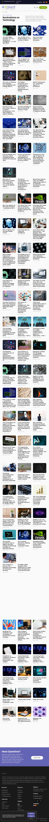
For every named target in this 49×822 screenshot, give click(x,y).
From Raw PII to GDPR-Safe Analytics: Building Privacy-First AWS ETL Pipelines (8, 283)
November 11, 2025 (21, 362)
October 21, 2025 (36, 383)
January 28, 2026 (21, 265)
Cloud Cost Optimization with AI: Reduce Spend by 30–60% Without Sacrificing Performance (39, 306)
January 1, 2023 (6, 741)
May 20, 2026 (35, 88)
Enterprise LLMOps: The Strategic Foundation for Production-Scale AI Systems (39, 354)
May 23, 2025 (35, 640)
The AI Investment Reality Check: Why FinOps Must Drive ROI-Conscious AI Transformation (9, 522)
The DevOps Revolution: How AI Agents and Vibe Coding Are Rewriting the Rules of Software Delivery (9, 545)
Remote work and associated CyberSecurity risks (9, 738)
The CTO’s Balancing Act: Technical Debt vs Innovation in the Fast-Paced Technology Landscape (39, 500)
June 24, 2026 (20, 65)
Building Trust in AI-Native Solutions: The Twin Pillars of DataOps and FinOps (39, 522)
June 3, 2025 (20, 641)
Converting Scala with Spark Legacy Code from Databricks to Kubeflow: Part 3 (23, 658)
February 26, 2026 (21, 212)
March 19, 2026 (21, 162)
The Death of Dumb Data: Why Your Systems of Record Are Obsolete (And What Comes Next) (39, 283)
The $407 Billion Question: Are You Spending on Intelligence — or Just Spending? (9, 40)
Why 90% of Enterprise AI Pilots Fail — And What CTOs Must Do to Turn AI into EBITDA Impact (9, 182)
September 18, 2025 (22, 460)
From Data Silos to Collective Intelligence (23, 231)
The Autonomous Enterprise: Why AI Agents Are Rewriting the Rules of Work (24, 132)
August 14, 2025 (21, 525)
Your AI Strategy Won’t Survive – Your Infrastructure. (39, 60)
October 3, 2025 (6, 433)
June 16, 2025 (35, 617)
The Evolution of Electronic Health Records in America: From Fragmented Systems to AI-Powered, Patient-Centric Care (24, 356)
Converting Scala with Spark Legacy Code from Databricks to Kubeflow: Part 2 (39, 658)
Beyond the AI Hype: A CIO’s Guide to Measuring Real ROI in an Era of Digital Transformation (9, 450)
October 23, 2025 (21, 385)
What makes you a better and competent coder (8, 701)
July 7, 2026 (5, 67)
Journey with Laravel (24, 699)
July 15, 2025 (20, 594)
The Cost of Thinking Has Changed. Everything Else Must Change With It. (9, 84)
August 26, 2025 (21, 505)
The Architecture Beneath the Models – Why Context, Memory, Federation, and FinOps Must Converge (9, 62)
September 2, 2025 (37, 480)
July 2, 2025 (5, 617)
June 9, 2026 (5, 88)
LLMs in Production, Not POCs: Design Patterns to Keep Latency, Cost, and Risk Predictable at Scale (24, 426)
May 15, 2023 (35, 721)
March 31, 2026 (21, 136)
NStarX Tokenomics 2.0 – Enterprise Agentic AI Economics (39, 84)
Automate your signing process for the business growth (24, 720)
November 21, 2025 (21, 337)
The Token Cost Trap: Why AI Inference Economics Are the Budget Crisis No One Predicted (24, 208)
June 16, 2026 (35, 63)
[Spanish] (46, 2)
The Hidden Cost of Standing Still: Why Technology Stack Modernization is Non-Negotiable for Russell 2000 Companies (24, 259)
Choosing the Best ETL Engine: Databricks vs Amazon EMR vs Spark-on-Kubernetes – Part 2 (24, 332)
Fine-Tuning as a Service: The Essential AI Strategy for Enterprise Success (9, 567)
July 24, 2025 (20, 572)
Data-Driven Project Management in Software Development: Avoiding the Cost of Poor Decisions (39, 635)
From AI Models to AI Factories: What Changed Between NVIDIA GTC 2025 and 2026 (9, 157)
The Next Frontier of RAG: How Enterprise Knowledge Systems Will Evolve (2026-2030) (9, 305)
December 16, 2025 (6, 309)
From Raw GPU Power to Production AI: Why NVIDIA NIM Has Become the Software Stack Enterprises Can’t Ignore (39, 210)
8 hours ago (5, 44)
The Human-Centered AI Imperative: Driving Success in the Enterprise (39, 590)
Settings (31, 818)
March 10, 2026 (21, 191)
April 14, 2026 (20, 111)
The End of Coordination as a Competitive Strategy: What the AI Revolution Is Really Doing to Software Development (24, 184)
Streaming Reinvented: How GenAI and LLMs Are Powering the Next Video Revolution (39, 612)
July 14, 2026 (35, 41)
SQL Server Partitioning (6, 719)
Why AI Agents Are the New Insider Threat (8, 231)
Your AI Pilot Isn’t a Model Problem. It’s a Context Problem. (24, 38)
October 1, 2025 (21, 431)
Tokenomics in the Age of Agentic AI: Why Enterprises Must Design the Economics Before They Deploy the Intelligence (38, 159)
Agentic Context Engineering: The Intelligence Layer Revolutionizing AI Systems (38, 379)
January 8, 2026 (21, 286)
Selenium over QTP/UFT (37, 719)
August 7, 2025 (6, 550)
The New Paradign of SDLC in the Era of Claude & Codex (24, 108)
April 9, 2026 (35, 112)
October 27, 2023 (21, 681)
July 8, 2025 (35, 595)
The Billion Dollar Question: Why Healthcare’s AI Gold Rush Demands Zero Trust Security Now (24, 567)
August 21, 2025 (36, 505)
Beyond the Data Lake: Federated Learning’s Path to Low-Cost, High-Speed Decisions (8, 612)
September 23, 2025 (7, 454)
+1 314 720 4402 (37, 798)
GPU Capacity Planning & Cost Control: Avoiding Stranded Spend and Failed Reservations (39, 402)
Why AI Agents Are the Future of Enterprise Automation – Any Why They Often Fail (24, 612)
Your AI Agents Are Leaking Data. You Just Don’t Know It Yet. (24, 61)
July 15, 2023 (5, 721)
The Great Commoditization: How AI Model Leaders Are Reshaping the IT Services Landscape (9, 477)
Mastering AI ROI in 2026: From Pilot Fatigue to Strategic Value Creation (24, 477)
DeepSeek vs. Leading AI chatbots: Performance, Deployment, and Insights (9, 658)
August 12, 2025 (36, 525)
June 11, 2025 (5, 638)
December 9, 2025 (21, 314)
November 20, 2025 (37, 337)
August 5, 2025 (21, 547)
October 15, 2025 (6, 408)
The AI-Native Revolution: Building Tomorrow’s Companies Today (24, 544)
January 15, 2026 (36, 260)
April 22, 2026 (5, 115)
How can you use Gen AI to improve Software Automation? (39, 680)
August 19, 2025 (6, 527)
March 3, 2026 (5, 210)
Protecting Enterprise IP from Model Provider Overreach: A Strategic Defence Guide (23, 500)
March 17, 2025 (21, 663)
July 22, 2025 (35, 573)
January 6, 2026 (36, 288)
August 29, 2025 (6, 505)
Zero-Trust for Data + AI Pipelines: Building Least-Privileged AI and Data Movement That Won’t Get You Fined (9, 403)
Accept (31, 813)
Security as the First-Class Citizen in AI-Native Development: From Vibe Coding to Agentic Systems (9, 110)
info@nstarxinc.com (9, 1)
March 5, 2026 (36, 188)
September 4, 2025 (22, 480)
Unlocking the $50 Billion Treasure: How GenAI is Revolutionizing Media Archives (9, 590)
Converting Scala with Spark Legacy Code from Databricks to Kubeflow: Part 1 (8, 680)
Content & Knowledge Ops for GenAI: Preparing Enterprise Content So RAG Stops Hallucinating (9, 380)
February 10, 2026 (36, 240)
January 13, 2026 (6, 288)
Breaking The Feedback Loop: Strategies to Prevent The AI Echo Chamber (9, 634)
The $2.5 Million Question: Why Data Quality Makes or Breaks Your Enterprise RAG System (39, 568)
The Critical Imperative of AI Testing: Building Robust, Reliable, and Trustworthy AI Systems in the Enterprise (39, 452)
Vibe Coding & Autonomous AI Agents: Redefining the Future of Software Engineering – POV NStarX (24, 636)
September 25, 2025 (37, 431)
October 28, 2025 (6, 385)
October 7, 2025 (36, 407)
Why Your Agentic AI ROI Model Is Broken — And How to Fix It (9, 207)
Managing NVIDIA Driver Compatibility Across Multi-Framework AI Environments (39, 544)
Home (3, 12)
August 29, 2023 (6, 704)
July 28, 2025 (5, 572)
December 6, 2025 (36, 311)
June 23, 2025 (20, 617)
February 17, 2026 (21, 234)
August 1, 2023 (36, 701)
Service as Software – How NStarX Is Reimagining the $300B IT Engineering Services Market (24, 157)
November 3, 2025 (36, 359)
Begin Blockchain (38, 699)
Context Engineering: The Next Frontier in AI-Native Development (24, 590)
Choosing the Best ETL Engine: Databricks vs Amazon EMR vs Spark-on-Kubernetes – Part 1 (39, 332)
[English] (44, 2)
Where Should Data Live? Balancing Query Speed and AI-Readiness (39, 257)
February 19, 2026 (6, 234)
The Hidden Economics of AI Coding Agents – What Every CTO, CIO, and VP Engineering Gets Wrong (23, 86)
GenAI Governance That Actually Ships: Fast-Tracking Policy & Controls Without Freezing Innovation (24, 402)
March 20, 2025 (6, 663)
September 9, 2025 (6, 482)
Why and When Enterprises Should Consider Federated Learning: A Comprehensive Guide (39, 426)
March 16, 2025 (36, 663)
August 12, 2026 (21, 41)
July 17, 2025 (5, 595)
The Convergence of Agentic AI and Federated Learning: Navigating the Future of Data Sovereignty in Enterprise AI (9, 427)
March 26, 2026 (36, 139)
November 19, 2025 (6, 362)
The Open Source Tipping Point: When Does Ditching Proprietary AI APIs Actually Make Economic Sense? (39, 133)
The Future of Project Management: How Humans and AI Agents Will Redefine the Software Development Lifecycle (24, 307)
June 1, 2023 (20, 723)
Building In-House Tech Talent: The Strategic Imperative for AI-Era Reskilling (24, 522)
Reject (31, 816)
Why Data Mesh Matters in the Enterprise (38, 39)
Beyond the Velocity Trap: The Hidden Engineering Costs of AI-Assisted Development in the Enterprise (39, 182)
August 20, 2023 (21, 701)
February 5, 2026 (6, 266)
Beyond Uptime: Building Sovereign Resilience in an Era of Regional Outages (39, 109)
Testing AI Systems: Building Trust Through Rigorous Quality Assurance (24, 283)
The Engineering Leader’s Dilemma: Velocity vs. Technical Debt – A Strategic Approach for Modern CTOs (9, 500)
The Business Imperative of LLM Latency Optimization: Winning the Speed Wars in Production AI (8, 356)
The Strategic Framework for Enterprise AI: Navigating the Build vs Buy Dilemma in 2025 (9, 332)
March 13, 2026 (6, 188)
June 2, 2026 (20, 92)
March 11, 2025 (5, 685)
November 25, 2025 (7, 337)
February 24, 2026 (36, 215)
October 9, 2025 (21, 407)
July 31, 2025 (35, 549)
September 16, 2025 (37, 457)
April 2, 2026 (5, 140)
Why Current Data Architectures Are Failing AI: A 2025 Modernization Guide (39, 477)
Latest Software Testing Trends (23, 678)
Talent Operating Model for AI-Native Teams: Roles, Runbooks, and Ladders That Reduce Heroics (24, 380)
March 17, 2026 (36, 165)
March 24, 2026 (6, 162)
